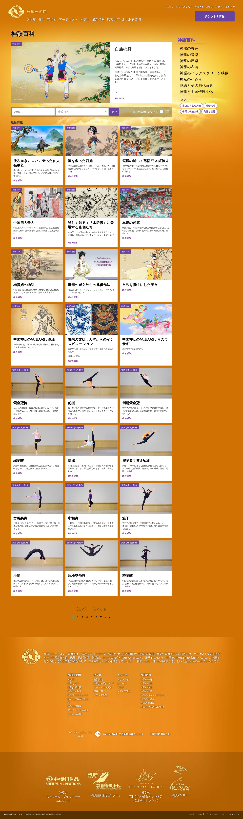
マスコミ (169, 6)
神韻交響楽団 (74, 687)
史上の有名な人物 (191, 105)
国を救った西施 (80, 160)
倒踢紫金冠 (131, 402)
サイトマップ (233, 814)
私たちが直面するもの (78, 701)
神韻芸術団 (74, 675)
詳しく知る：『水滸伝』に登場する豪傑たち (91, 224)
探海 (71, 460)
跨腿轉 (127, 575)
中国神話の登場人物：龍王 (34, 339)
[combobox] (82, 112)
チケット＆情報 (214, 16)
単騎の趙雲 (131, 222)
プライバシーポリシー (215, 814)
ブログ (120, 687)
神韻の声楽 (189, 61)
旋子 (125, 518)
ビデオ (85, 19)
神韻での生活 (74, 691)
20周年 (31, 19)
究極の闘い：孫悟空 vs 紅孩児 (145, 160)
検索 (220, 6)
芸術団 (52, 19)
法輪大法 (210, 105)
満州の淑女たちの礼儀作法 (89, 284)
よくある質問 (131, 19)
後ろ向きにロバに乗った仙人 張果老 (38, 162)
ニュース (122, 675)
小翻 (16, 575)
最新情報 (98, 19)
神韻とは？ (73, 683)
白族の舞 (123, 49)
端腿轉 (18, 460)
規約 (200, 814)
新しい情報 (123, 679)
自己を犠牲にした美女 (140, 284)
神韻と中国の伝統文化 (152, 707)
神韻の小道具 (191, 79)
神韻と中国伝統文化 (196, 91)
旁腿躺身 (20, 518)
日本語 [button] (229, 6)
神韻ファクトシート (78, 695)
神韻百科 (199, 6)
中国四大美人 (23, 222)
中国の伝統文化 (190, 111)
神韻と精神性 (74, 706)
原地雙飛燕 (76, 575)
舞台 (41, 19)
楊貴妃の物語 (23, 284)
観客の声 (113, 19)
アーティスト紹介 (103, 687)
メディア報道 (100, 695)
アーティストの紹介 (78, 710)
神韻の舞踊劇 (148, 703)
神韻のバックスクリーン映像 (204, 73)
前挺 (71, 402)
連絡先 (209, 6)
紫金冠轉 (20, 402)
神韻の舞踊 (189, 48)
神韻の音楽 (189, 54)
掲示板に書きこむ (160, 733)
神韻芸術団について (104, 683)
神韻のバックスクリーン (153, 695)
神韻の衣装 (189, 67)
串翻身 (73, 518)
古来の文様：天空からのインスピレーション (91, 341)
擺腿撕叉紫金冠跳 (136, 460)
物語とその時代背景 (196, 85)
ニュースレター (184, 6)
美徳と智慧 (209, 111)
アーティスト (68, 19)
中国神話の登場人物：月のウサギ (145, 341)
